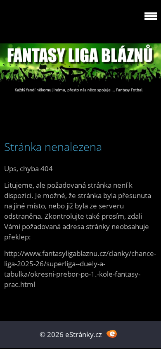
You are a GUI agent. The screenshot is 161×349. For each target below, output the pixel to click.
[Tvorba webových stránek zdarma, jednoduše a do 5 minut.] (111, 333)
